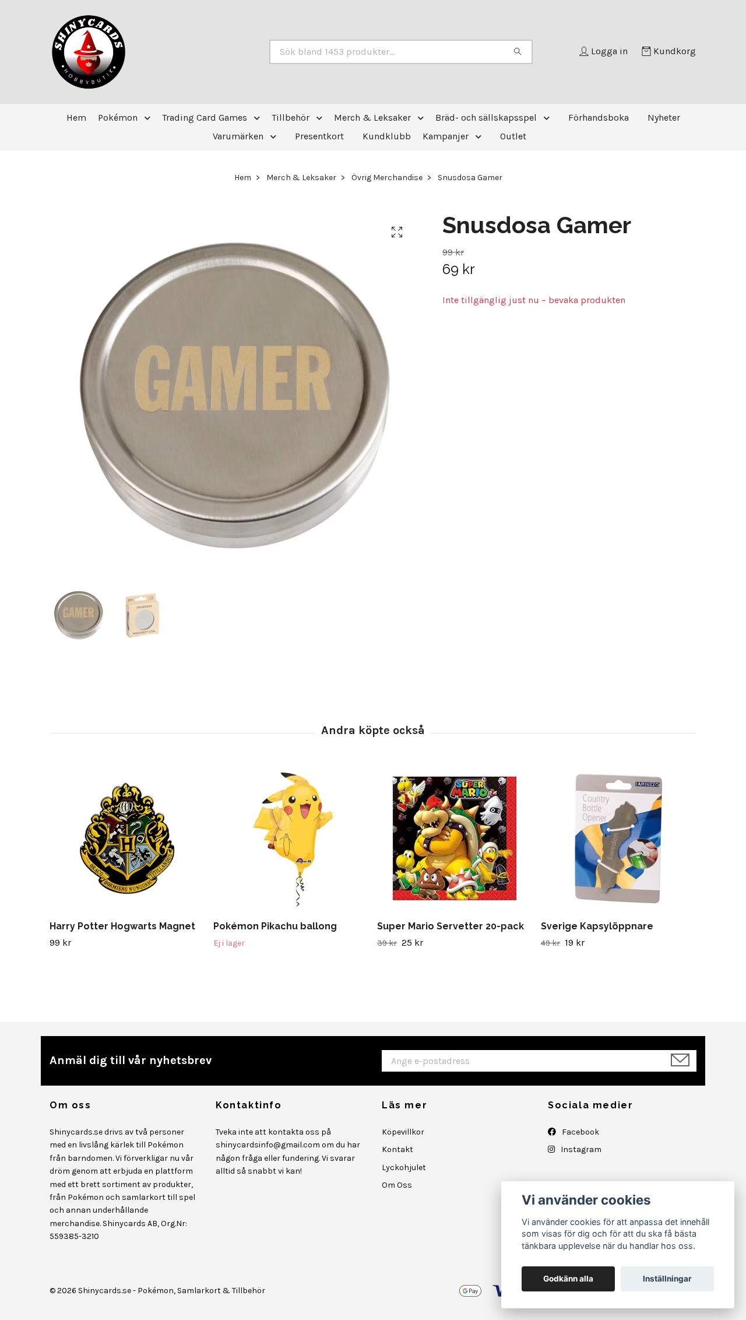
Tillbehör (290, 117)
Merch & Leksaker (372, 117)
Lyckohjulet (404, 1167)
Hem (76, 117)
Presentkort (319, 136)
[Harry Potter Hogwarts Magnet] (127, 838)
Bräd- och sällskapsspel (486, 117)
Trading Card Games (204, 117)
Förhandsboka (598, 117)
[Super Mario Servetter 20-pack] (454, 838)
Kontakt (397, 1149)
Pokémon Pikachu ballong (275, 926)
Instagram (580, 1149)
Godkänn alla (568, 1278)
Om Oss (397, 1185)
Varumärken (238, 136)
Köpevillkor (403, 1132)
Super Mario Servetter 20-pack (450, 926)
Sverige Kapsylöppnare (597, 926)
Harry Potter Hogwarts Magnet (122, 926)
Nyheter (664, 117)
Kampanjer (446, 136)
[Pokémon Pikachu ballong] (290, 838)
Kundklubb (387, 136)
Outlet (513, 136)
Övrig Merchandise (387, 177)
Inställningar (667, 1278)
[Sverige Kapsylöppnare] (618, 838)
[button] (150, 117)
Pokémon (118, 117)
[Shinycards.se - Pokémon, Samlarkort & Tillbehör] (211, 52)
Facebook (579, 1132)
